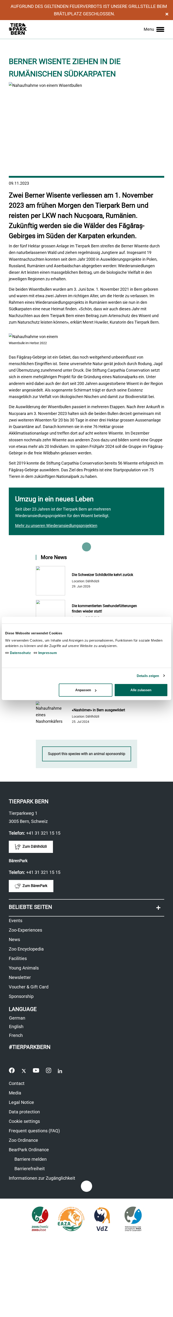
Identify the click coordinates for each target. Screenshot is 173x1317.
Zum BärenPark (34, 886)
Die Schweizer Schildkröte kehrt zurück (102, 575)
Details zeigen (148, 676)
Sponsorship (21, 996)
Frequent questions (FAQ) (34, 1130)
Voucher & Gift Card (31, 987)
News (14, 939)
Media (15, 1093)
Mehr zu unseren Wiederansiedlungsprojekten (56, 525)
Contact (17, 1083)
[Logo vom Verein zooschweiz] (40, 1218)
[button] (86, 907)
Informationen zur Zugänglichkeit (44, 1178)
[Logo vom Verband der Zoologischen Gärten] (102, 1218)
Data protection (24, 1111)
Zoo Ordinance (23, 1140)
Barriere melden (30, 1159)
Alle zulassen (140, 690)
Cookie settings (24, 1121)
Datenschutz (20, 653)
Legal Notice (21, 1102)
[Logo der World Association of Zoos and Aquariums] (133, 1218)
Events (15, 920)
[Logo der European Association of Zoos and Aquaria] (71, 1218)
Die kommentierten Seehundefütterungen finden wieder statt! (104, 608)
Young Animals (24, 968)
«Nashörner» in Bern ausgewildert (98, 710)
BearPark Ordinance (29, 1149)
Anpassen (83, 690)
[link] (154, 29)
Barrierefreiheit (29, 1168)
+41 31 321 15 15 (43, 833)
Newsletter (20, 977)
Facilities (18, 958)
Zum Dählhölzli (34, 846)
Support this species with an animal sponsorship (86, 754)
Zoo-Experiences (25, 930)
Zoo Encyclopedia (26, 949)
